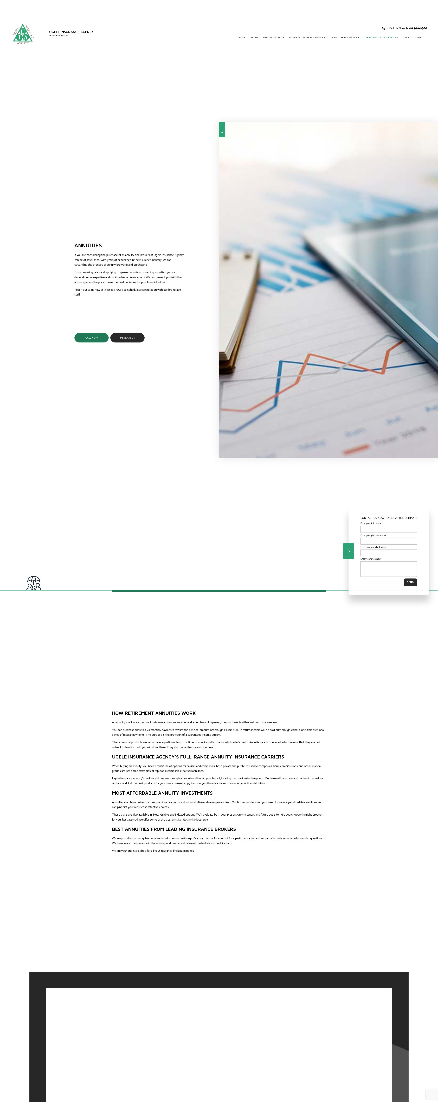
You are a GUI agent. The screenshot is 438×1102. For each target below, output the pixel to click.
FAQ (406, 37)
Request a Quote (273, 37)
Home (242, 37)
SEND (410, 582)
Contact (419, 37)
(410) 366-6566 (416, 28)
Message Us (127, 337)
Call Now (91, 337)
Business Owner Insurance (306, 37)
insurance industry (150, 260)
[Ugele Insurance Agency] (23, 33)
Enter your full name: (370, 523)
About (254, 37)
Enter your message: (370, 559)
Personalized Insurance (381, 37)
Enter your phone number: (373, 535)
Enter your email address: (373, 547)
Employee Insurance (344, 37)
